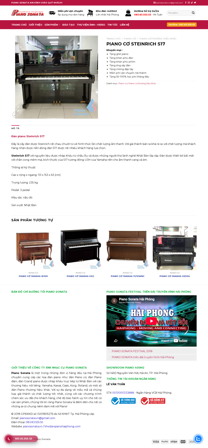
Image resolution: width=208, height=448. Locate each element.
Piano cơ (130, 38)
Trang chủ (18, 24)
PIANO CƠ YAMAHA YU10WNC (127, 276)
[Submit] (193, 13)
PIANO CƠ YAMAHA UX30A (175, 276)
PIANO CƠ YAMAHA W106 (33, 276)
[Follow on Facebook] (186, 3)
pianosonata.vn (32, 426)
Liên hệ (124, 24)
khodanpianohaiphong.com (62, 426)
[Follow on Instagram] (189, 3)
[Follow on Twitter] (195, 3)
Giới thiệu (35, 24)
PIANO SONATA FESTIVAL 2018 (132, 351)
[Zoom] (16, 115)
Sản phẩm (51, 24)
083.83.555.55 (34, 422)
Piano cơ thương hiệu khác (157, 38)
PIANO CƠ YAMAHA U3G (80, 276)
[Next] (196, 255)
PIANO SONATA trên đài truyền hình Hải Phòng (143, 357)
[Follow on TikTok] (192, 3)
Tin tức (112, 24)
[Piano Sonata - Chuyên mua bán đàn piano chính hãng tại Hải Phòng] (27, 13)
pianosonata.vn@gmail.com (37, 418)
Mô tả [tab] (15, 128)
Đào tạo (68, 24)
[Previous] (11, 255)
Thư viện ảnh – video (91, 24)
